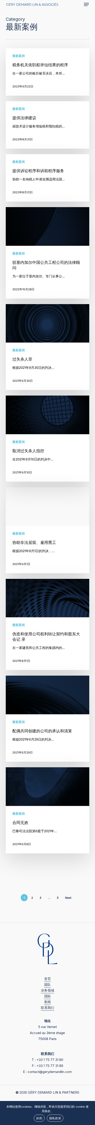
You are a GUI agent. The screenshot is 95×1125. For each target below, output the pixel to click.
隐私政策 (55, 1118)
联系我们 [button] (47, 1008)
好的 (39, 1118)
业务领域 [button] (47, 990)
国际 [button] (47, 996)
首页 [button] (47, 979)
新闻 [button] (47, 1002)
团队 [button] (47, 984)
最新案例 (18, 56)
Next (68, 897)
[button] (86, 4)
